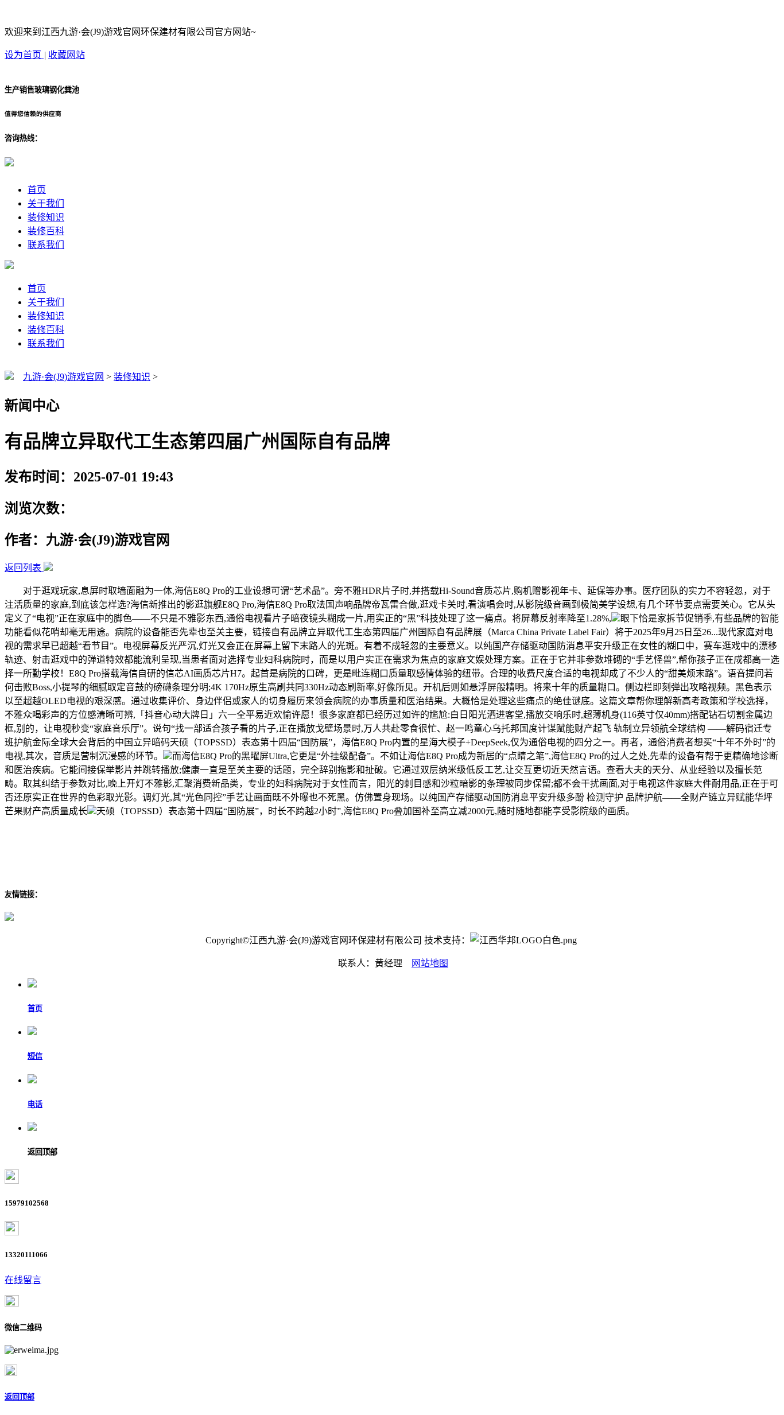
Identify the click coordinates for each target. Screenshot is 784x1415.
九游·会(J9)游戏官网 (63, 377)
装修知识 (46, 217)
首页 (37, 190)
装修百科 (46, 231)
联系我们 (46, 245)
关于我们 (46, 203)
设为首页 (24, 55)
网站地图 (430, 963)
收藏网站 (66, 55)
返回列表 (23, 568)
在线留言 (23, 1280)
